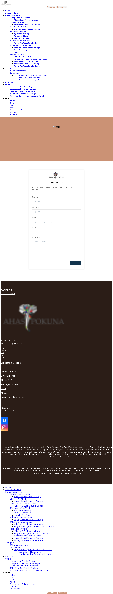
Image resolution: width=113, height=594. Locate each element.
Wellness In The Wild (19, 31)
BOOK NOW (6, 290)
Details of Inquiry (37, 237)
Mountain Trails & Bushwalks (22, 27)
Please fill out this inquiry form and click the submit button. (54, 188)
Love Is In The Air (17, 22)
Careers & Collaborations (12, 397)
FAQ (11, 105)
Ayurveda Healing (21, 34)
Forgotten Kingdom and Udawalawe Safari (34, 526)
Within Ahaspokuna (18, 71)
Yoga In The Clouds (22, 38)
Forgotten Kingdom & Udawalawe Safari (31, 59)
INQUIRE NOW (8, 293)
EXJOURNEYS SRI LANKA (100, 468)
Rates (12, 101)
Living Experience (13, 15)
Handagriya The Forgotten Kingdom (34, 80)
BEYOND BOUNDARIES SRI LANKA (68, 470)
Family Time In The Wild (20, 18)
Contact (13, 112)
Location (9, 82)
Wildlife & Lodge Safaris (20, 45)
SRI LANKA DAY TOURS (46, 470)
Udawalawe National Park (29, 77)
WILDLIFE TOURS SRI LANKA (79, 468)
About (12, 107)
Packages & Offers (17, 54)
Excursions (14, 73)
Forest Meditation (21, 36)
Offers (8, 84)
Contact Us (51, 7)
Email (34, 217)
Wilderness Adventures (20, 41)
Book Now (14, 114)
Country (34, 227)
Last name (35, 207)
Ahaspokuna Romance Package (27, 24)
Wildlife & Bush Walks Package (27, 29)
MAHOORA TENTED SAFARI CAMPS (33, 468)
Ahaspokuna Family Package (26, 20)
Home (7, 11)
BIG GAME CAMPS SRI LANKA (57, 468)
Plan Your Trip (61, 7)
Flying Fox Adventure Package (27, 43)
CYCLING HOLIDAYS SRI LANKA (25, 470)
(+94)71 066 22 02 (17, 344)
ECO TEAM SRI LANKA (11, 468)
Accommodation (12, 13)
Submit (76, 263)
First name (35, 197)
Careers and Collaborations (21, 110)
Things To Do (10, 68)
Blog (12, 103)
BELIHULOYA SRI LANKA (90, 470)
